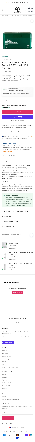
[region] (17, 315)
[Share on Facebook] (7, 155)
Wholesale (4, 377)
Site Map (4, 396)
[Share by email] (13, 155)
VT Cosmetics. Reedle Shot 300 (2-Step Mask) (20, 242)
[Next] (31, 235)
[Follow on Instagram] (6, 423)
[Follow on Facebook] (2, 423)
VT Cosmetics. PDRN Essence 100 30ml (21, 253)
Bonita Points (5, 388)
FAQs (3, 393)
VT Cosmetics (6, 59)
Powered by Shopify (24, 431)
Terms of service (6, 356)
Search (3, 391)
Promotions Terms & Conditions (10, 399)
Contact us (4, 361)
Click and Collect (6, 385)
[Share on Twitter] (9, 155)
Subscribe (7, 418)
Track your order (6, 382)
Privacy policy (5, 359)
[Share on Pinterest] (11, 155)
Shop (7, 15)
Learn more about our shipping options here (14, 127)
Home (3, 15)
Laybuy (3, 364)
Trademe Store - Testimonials (10, 367)
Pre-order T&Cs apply (17, 94)
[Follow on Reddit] (11, 423)
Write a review (17, 292)
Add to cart (12, 248)
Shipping (4, 380)
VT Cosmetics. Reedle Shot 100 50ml (20, 264)
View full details (7, 151)
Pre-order (17, 111)
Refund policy (5, 353)
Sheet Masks (14, 15)
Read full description (6, 84)
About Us (4, 350)
